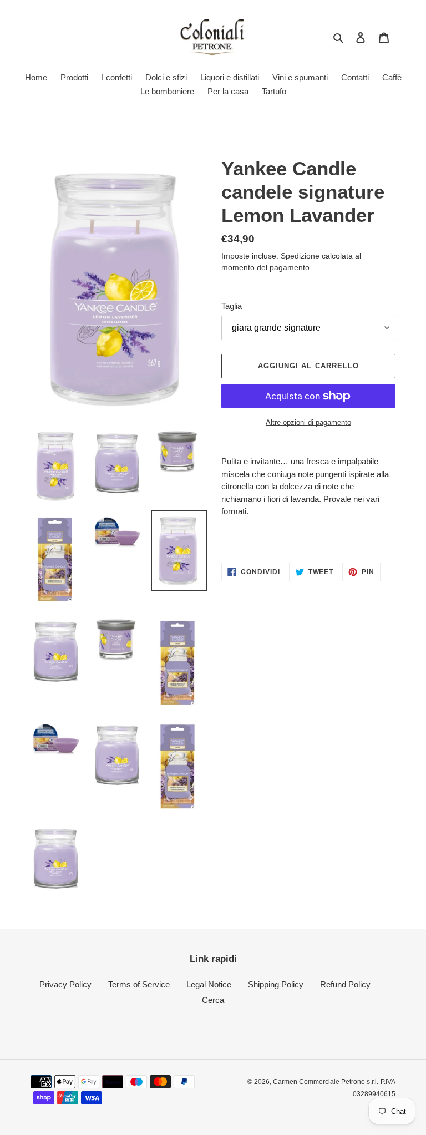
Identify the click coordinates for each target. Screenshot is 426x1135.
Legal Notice (208, 984)
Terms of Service (139, 984)
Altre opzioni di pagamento (308, 422)
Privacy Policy (65, 984)
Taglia (231, 306)
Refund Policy (345, 984)
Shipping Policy (275, 984)
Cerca (213, 1000)
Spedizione (300, 255)
